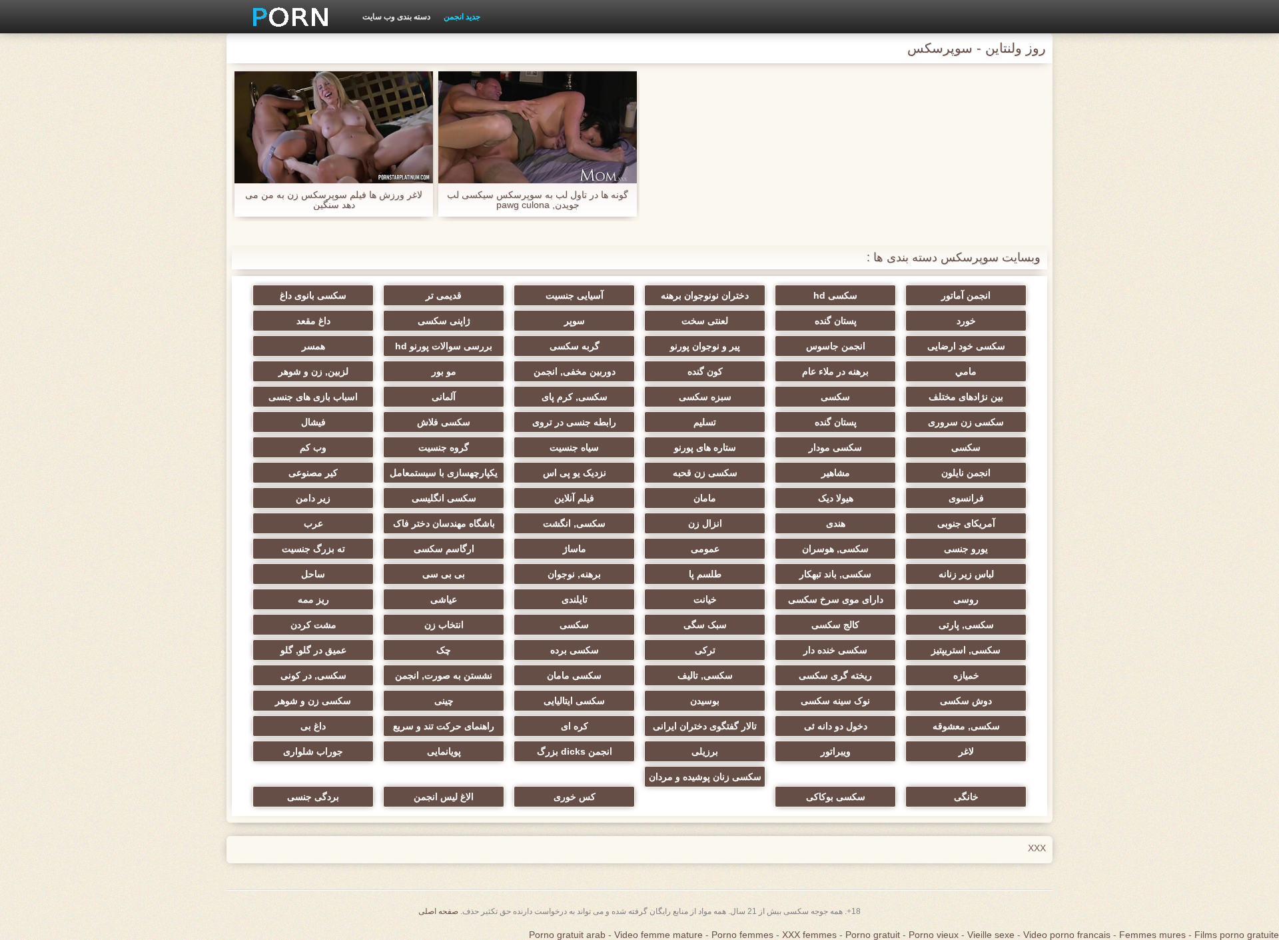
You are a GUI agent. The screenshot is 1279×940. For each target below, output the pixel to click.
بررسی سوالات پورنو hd (443, 346)
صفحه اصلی (438, 911)
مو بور (444, 371)
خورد (966, 320)
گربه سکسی (575, 346)
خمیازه (966, 675)
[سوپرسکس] (285, 17)
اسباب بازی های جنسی (313, 396)
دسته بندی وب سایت (396, 16)
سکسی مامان (574, 675)
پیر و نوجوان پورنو (705, 346)
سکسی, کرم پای (575, 396)
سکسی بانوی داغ (313, 295)
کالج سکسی (835, 624)
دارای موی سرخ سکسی (835, 599)
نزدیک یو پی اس (574, 472)
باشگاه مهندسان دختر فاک (444, 523)
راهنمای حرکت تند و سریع (443, 726)
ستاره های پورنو (705, 447)
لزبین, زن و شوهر (313, 371)
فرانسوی (966, 498)
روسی (966, 599)
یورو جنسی (966, 548)
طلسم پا (705, 574)
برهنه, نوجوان (574, 574)
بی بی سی (443, 574)
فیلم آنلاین (574, 498)
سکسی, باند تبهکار (835, 574)
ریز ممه (313, 599)
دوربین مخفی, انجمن (575, 371)
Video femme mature (658, 934)
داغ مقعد (313, 320)
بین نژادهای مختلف (966, 396)
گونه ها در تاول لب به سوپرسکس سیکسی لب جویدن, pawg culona (537, 200)
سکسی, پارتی (966, 624)
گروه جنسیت (443, 447)
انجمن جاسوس (835, 346)
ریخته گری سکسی (835, 675)
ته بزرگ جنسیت (313, 548)
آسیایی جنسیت (575, 295)
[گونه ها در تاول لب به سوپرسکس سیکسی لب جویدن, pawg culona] (537, 127)
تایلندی (575, 599)
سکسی (835, 396)
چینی (444, 700)
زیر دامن (313, 498)
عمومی (705, 548)
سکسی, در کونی (313, 675)
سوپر (574, 320)
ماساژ (574, 548)
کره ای (574, 726)
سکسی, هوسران (835, 548)
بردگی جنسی (313, 796)
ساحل (313, 574)
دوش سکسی (966, 700)
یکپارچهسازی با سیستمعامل (444, 472)
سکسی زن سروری (966, 422)
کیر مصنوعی (313, 472)
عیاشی (443, 599)
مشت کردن (313, 624)
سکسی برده (574, 650)
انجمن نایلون (966, 472)
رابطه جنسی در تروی (574, 422)
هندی (835, 523)
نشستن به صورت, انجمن (443, 675)
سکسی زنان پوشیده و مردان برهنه (705, 779)
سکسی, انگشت (574, 523)
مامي (966, 371)
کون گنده (705, 371)
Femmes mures (1152, 934)
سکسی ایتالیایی (574, 700)
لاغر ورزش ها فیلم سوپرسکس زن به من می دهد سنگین (333, 200)
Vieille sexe (991, 934)
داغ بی (313, 726)
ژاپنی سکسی (444, 320)
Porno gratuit (872, 934)
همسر (313, 346)
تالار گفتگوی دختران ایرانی (705, 726)
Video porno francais (1066, 934)
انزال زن (705, 523)
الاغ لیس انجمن (444, 796)
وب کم (313, 447)
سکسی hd (835, 295)
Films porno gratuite (1236, 934)
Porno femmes (742, 934)
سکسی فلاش (443, 422)
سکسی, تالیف (705, 675)
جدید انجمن (462, 16)
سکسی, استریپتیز (966, 650)
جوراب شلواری (313, 751)
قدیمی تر (444, 295)
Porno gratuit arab (567, 934)
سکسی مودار (835, 447)
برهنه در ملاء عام (835, 371)
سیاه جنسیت (574, 447)
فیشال (313, 422)
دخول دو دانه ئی (835, 726)
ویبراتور (836, 751)
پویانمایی (444, 751)
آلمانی (444, 396)
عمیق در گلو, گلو (313, 650)
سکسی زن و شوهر (313, 700)
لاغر (966, 751)
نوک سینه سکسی (835, 700)
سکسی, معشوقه (966, 726)
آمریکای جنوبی (966, 523)
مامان (704, 498)
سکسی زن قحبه (705, 472)
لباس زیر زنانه (966, 574)
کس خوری (575, 796)
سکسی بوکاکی (835, 796)
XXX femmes (809, 934)
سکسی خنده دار (835, 650)
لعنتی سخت (704, 320)
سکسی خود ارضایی (966, 346)
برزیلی (704, 751)
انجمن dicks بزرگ (574, 751)
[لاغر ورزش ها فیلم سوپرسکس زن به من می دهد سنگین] (333, 127)
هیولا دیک (835, 498)
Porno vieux (934, 934)
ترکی (705, 650)
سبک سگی (705, 624)
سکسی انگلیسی (444, 498)
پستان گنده (836, 320)
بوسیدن (704, 700)
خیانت (705, 599)
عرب (313, 523)
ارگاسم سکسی (444, 548)
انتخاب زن (444, 624)
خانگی (966, 796)
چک (443, 650)
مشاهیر (835, 472)
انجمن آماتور (966, 295)
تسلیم (704, 422)
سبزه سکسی (705, 396)
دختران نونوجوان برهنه (705, 295)
